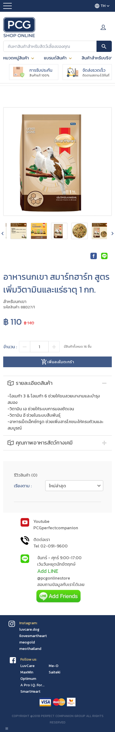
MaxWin (26, 672)
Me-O (53, 666)
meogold (27, 642)
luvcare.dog (29, 629)
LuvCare (27, 666)
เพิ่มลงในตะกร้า (60, 362)
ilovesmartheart (33, 636)
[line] (104, 256)
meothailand (30, 648)
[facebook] (93, 256)
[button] (57, 383)
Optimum (28, 678)
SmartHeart (30, 691)
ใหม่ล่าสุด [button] (57, 485)
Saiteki (54, 672)
